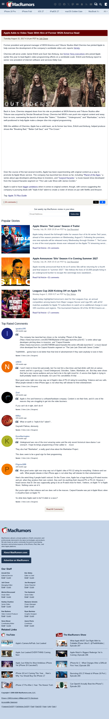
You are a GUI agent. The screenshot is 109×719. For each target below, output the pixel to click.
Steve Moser (6, 621)
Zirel (18, 393)
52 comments (53, 277)
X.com (9, 578)
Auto (44, 706)
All (106, 11)
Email (3, 578)
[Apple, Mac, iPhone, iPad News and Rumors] (20, 7)
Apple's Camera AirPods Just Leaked (31, 643)
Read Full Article (39, 248)
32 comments (53, 248)
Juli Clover (43, 39)
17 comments (53, 313)
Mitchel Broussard (8, 592)
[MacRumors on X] (68, 4)
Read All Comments (54, 509)
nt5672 (18, 362)
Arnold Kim (5, 573)
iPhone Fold (27, 11)
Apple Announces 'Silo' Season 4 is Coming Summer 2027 (65, 258)
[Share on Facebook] (102, 202)
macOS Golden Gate (73, 11)
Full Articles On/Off (22, 706)
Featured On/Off (8, 706)
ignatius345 (21, 329)
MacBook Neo (94, 11)
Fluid (32, 706)
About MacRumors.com (15, 552)
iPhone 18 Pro (10, 11)
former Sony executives (74, 54)
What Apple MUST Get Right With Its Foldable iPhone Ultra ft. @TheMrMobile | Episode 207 (87, 643)
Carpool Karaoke (66, 178)
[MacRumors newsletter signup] (91, 4)
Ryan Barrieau (30, 611)
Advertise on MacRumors (16, 560)
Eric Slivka (71, 294)
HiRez (18, 416)
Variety (77, 48)
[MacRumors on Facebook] (64, 4)
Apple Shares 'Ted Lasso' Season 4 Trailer (56, 226)
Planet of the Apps (92, 175)
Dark (54, 706)
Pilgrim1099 (21, 464)
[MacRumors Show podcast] (55, 4)
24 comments (10, 202)
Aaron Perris (29, 621)
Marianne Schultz (31, 602)
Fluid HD (38, 706)
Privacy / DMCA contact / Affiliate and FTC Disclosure (19, 698)
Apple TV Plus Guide (17, 195)
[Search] (101, 4)
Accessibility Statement (9, 702)
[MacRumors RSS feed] (86, 4)
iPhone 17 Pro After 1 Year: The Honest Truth (34, 685)
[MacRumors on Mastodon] (72, 4)
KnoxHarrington (23, 436)
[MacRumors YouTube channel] (77, 4)
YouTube (10, 635)
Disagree (34, 355)
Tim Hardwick (30, 592)
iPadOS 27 (54, 11)
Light (49, 706)
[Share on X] (96, 202)
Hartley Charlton (7, 602)
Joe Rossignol (73, 229)
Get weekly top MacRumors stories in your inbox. (54, 209)
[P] (7, 474)
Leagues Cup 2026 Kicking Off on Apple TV (57, 290)
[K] (7, 446)
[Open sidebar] (106, 5)
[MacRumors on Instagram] (59, 4)
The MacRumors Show (75, 635)
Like (28, 355)
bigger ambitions (30, 187)
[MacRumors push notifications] (81, 4)
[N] (7, 372)
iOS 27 (41, 11)
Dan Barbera (6, 611)
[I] (7, 339)
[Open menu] (3, 4)
